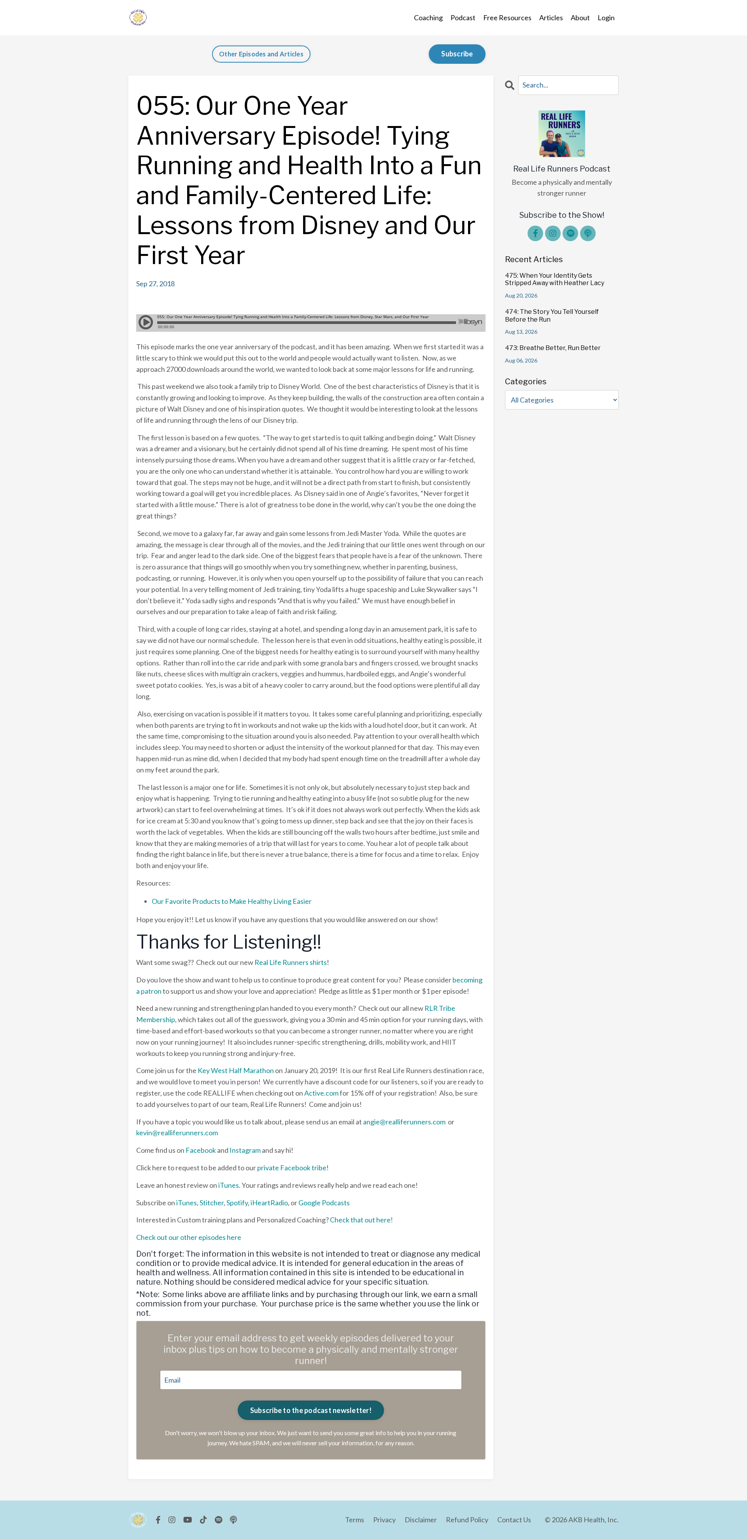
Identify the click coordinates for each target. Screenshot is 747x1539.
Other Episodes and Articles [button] (261, 54)
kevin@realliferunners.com (177, 1132)
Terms (354, 1519)
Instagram (245, 1150)
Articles (551, 17)
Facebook (201, 1150)
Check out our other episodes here (188, 1237)
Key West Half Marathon (236, 1070)
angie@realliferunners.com (404, 1121)
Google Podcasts (324, 1202)
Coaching (428, 17)
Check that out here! (361, 1219)
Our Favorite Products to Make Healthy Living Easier (232, 901)
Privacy (384, 1519)
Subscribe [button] (457, 53)
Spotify (237, 1202)
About (580, 17)
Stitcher (212, 1202)
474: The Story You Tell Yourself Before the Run (552, 315)
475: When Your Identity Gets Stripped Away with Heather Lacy (554, 279)
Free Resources (507, 17)
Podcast (463, 17)
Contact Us (514, 1519)
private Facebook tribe (291, 1167)
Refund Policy (467, 1519)
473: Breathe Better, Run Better (553, 348)
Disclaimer (421, 1519)
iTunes (228, 1185)
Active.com (321, 1093)
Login (606, 17)
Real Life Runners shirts (290, 962)
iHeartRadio (269, 1202)
